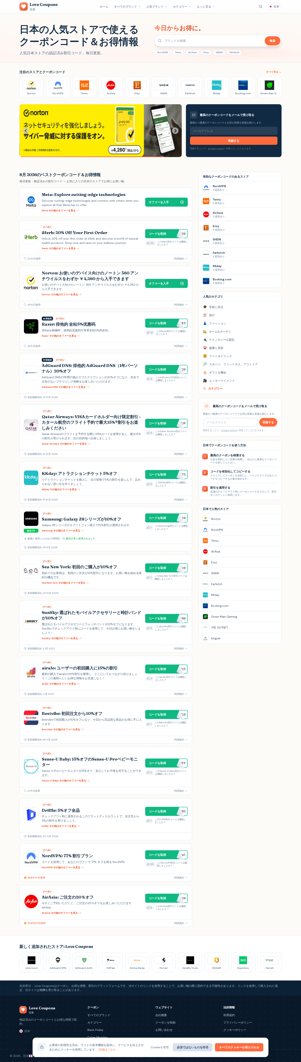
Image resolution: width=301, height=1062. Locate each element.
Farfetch (234, 52)
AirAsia (192, 52)
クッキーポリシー (234, 1030)
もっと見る (204, 6)
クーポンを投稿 (165, 1022)
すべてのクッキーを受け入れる (239, 1047)
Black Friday (95, 1030)
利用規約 (229, 1015)
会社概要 (161, 1015)
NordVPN (162, 52)
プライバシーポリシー (237, 1022)
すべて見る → (274, 72)
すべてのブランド (125, 6)
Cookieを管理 (160, 1047)
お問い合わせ (164, 1030)
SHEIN (219, 52)
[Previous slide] (26, 130)
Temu (178, 52)
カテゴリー (180, 6)
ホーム (104, 6)
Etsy (206, 52)
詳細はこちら (107, 1049)
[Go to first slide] (175, 130)
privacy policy (216, 148)
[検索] (260, 6)
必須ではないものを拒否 (192, 1047)
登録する (233, 141)
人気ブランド (155, 6)
